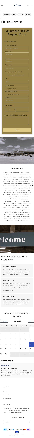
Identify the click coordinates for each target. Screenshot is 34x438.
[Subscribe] (29, 422)
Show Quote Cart (32, 184)
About (14, 14)
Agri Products (14, 435)
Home (4, 391)
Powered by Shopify (20, 435)
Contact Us (6, 395)
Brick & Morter (7, 398)
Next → (31, 321)
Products (20, 14)
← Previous (4, 321)
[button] (2, 5)
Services (28, 14)
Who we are (6, 14)
